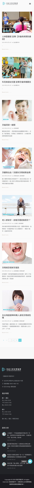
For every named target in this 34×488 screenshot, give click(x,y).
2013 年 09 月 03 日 (6, 128)
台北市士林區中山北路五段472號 (13, 381)
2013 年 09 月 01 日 (6, 321)
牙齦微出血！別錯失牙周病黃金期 (16, 172)
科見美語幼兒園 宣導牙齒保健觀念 (16, 82)
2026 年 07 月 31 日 (11, 459)
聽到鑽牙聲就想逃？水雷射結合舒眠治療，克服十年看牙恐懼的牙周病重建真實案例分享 (19, 446)
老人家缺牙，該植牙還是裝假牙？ (16, 220)
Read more (5, 49)
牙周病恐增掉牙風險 (10, 267)
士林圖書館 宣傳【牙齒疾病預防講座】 (16, 37)
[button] (30, 461)
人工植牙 (5, 214)
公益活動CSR (16, 42)
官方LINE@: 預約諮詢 (10, 387)
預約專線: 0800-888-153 (11, 384)
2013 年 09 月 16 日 (6, 85)
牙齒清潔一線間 (8, 125)
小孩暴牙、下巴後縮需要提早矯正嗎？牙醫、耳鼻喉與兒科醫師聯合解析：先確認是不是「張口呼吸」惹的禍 (19, 435)
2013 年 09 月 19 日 (6, 42)
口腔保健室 (6, 119)
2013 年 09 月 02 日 (6, 176)
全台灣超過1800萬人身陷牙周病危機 (16, 316)
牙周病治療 (6, 166)
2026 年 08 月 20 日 (11, 440)
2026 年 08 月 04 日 (11, 450)
